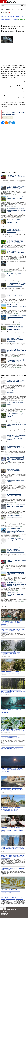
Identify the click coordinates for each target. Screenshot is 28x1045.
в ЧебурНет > (22, 19)
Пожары (14, 19)
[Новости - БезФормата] (8, 1)
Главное (3, 16)
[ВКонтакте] (3, 122)
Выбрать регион (4, 914)
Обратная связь (4, 913)
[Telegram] (10, 122)
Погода (23, 16)
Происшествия (5, 19)
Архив (10, 16)
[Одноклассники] (6, 122)
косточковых (11, 97)
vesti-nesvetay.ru (7, 44)
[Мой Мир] (13, 122)
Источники (16, 16)
